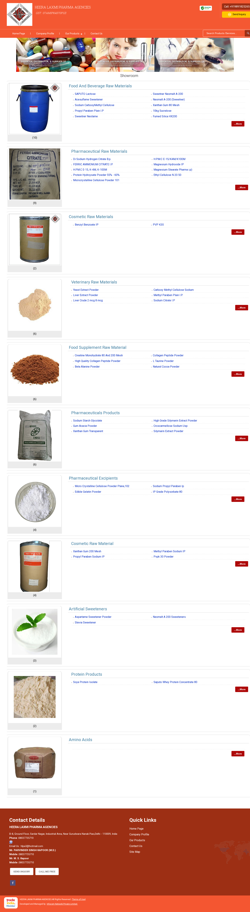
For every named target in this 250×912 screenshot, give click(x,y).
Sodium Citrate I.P (164, 300)
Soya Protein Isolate (85, 682)
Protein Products (86, 674)
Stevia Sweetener (85, 622)
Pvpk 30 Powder (163, 556)
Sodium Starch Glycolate (87, 420)
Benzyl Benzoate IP (86, 224)
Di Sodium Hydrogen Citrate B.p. (92, 159)
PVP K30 (158, 224)
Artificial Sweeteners (88, 609)
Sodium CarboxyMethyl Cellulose (94, 105)
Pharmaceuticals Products (95, 412)
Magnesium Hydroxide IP (169, 164)
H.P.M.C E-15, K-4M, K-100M (90, 169)
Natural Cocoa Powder (166, 366)
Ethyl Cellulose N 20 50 (167, 175)
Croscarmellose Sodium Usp (171, 425)
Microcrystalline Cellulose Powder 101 (96, 180)
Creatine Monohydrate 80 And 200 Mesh (99, 355)
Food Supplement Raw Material (97, 347)
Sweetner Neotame (86, 116)
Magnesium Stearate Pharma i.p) (173, 169)
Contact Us (96, 33)
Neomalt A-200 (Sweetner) (169, 99)
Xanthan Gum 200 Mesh (87, 551)
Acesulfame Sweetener (89, 99)
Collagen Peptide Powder (168, 355)
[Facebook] (12, 884)
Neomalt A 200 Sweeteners (169, 616)
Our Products (72, 33)
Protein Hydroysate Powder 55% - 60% (96, 175)
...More (238, 123)
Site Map (134, 851)
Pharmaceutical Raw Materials (99, 151)
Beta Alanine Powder (87, 366)
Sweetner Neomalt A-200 (168, 94)
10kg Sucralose (162, 110)
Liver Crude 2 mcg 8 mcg (88, 300)
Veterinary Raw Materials (94, 282)
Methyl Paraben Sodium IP (169, 551)
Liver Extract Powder (85, 295)
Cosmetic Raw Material (92, 543)
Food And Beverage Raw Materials (100, 86)
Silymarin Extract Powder (168, 431)
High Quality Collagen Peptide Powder (97, 361)
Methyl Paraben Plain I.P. (168, 295)
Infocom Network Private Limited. (62, 904)
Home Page (18, 33)
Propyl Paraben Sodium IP (89, 556)
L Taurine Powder (163, 361)
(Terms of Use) (79, 899)
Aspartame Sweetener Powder (93, 616)
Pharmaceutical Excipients (93, 478)
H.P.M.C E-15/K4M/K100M (169, 159)
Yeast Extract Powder (86, 289)
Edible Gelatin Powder (88, 491)
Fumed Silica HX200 (165, 116)
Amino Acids (80, 739)
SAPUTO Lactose (85, 94)
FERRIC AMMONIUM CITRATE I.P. (93, 164)
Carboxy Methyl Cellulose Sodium (174, 289)
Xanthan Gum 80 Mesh (166, 105)
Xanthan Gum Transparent (88, 431)
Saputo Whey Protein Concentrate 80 (175, 682)
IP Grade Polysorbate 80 (167, 491)
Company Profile (45, 33)
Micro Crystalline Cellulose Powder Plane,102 (102, 486)
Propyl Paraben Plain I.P (89, 110)
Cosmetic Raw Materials (91, 216)
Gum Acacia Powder (85, 425)
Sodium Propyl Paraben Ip (168, 486)
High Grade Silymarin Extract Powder (175, 420)
